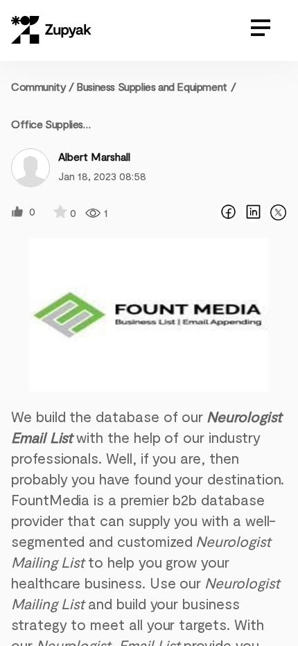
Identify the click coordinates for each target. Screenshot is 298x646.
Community (42, 86)
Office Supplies (47, 123)
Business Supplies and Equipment (151, 86)
